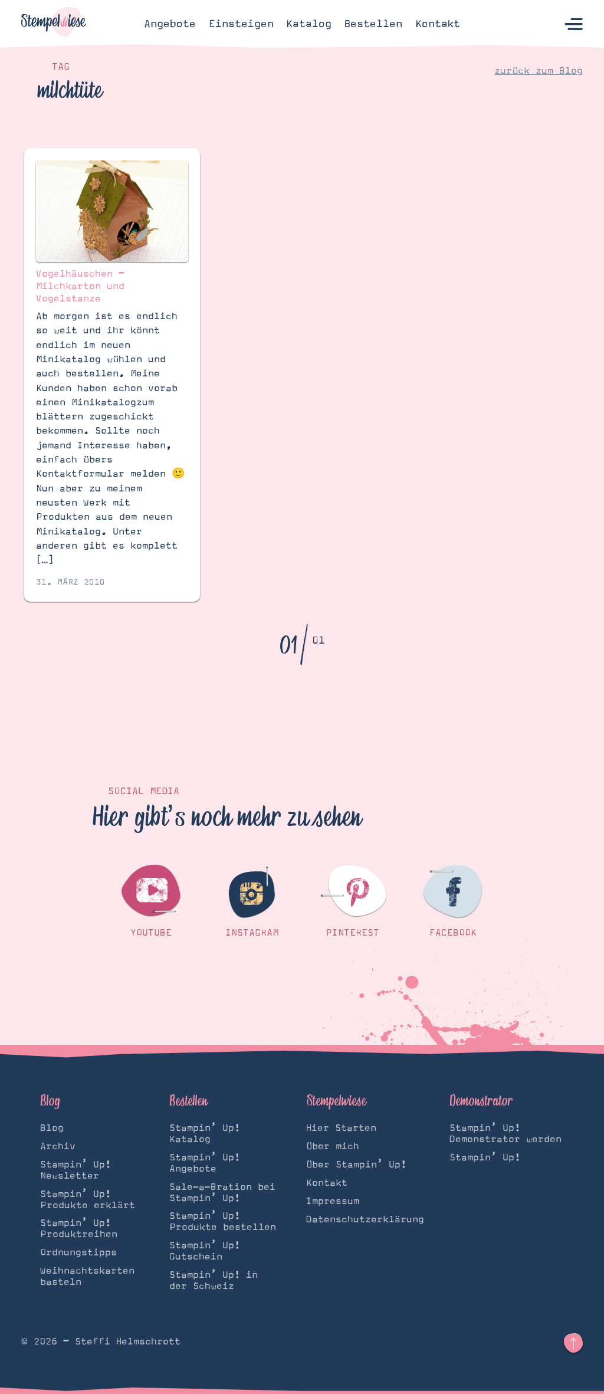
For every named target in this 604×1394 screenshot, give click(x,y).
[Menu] (573, 24)
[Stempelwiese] (53, 24)
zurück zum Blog (538, 70)
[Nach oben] (573, 1343)
